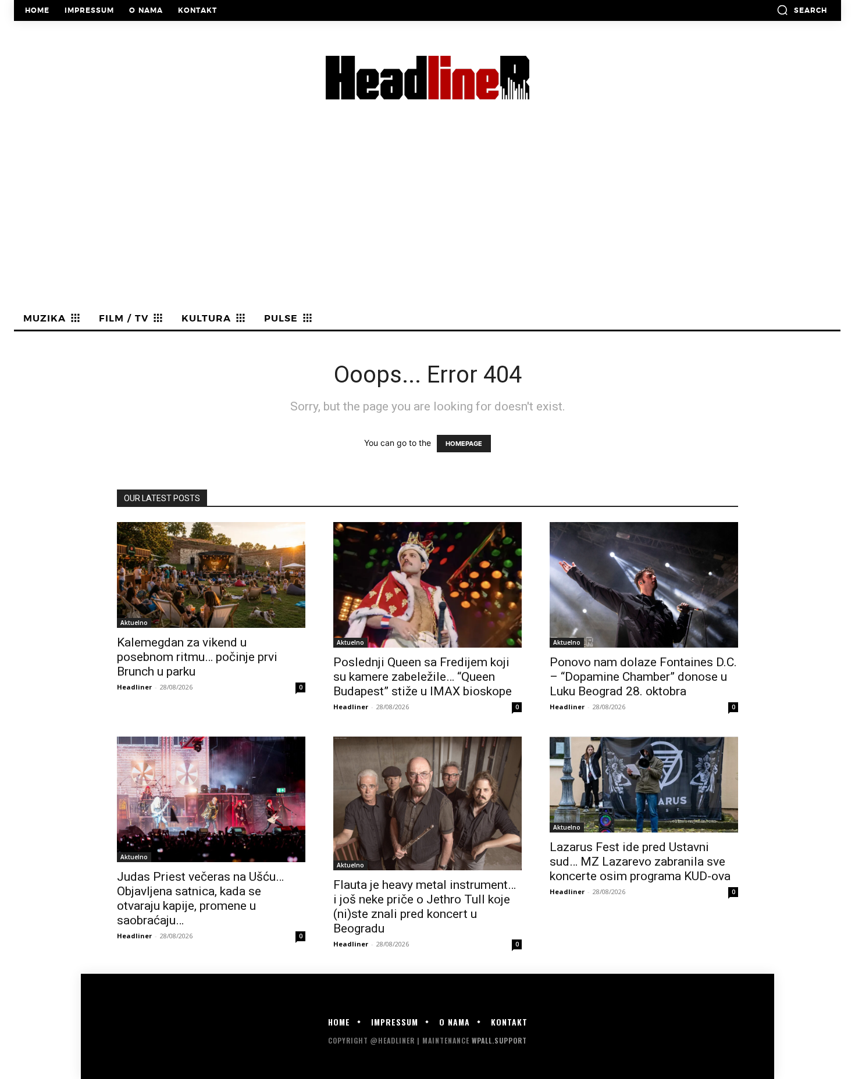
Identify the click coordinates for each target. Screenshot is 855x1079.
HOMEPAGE (464, 444)
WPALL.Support (499, 1040)
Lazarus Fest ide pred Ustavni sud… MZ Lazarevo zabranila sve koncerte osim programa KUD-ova (640, 861)
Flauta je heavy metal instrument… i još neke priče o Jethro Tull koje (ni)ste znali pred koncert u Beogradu (424, 906)
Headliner (134, 687)
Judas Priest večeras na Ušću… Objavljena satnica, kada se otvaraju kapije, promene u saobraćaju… (200, 898)
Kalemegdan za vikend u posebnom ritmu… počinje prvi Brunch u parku (197, 656)
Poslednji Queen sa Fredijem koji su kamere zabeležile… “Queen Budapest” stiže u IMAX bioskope (422, 676)
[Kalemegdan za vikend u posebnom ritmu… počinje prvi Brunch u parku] (211, 575)
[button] (801, 10)
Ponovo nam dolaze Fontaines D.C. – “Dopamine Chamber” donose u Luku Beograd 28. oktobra (643, 676)
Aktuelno (134, 623)
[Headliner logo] (427, 77)
